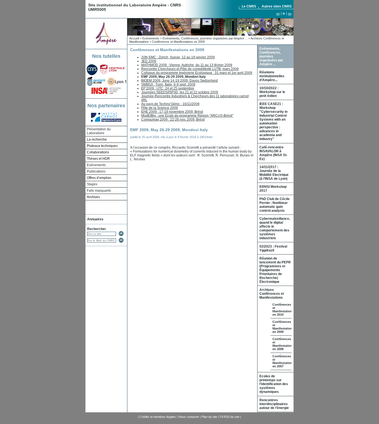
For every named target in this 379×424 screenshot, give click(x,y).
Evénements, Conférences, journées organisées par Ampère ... (205, 38)
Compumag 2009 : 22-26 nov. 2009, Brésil (173, 119)
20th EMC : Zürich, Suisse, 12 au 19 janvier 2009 (178, 57)
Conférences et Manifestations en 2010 (283, 309)
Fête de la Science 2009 (159, 108)
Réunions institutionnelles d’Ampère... (271, 76)
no (289, 13)
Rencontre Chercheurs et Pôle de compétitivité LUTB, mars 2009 (190, 69)
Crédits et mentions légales (158, 416)
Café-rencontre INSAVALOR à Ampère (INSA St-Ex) (273, 153)
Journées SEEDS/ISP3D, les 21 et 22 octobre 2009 (179, 92)
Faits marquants (99, 191)
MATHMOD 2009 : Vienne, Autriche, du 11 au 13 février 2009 (186, 65)
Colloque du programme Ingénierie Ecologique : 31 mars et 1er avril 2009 (196, 73)
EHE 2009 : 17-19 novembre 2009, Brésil (172, 112)
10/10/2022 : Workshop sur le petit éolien (272, 92)
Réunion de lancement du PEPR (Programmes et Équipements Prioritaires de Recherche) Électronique (275, 270)
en (278, 13)
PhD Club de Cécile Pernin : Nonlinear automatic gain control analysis (274, 205)
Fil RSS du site (229, 416)
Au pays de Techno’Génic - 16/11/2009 (170, 104)
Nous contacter (188, 416)
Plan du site (209, 416)
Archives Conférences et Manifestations (271, 294)
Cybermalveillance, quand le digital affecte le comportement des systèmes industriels (274, 228)
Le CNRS (249, 6)
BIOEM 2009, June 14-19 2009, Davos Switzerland (179, 81)
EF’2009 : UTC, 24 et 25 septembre (167, 88)
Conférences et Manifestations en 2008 (283, 344)
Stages (92, 184)
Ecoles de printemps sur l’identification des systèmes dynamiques (273, 384)
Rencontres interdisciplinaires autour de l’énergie (274, 404)
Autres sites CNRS (277, 6)
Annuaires (95, 219)
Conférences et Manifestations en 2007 (283, 361)
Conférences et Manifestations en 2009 (178, 41)
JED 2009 (148, 61)
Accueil (134, 38)
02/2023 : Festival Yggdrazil (273, 248)
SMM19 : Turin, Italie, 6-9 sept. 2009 (168, 84)
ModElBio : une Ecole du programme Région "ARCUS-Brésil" (187, 116)
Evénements (96, 165)
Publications (96, 171)
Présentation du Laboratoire (99, 131)
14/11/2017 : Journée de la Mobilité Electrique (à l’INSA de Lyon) (274, 173)
